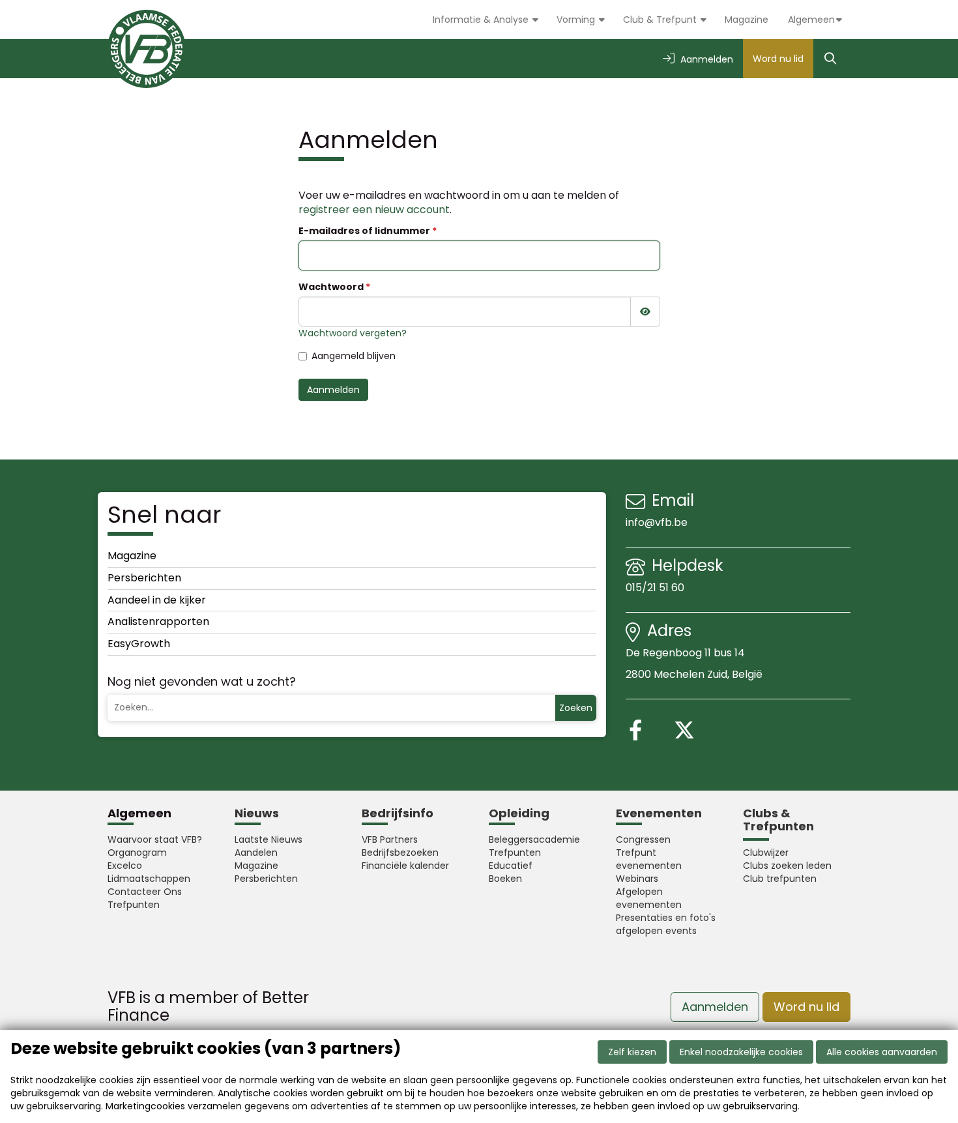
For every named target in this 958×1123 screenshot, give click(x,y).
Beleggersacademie (534, 839)
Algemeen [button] (811, 19)
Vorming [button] (577, 19)
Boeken (505, 878)
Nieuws (257, 813)
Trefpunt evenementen (649, 859)
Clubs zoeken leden (787, 865)
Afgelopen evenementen (649, 898)
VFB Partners (390, 839)
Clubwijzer (766, 852)
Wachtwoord (331, 286)
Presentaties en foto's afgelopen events (666, 924)
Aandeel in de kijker (157, 599)
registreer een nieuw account (374, 209)
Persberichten (144, 577)
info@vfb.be (657, 522)
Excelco (125, 865)
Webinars (637, 878)
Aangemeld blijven (354, 355)
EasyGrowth (139, 643)
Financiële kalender (405, 865)
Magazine (746, 19)
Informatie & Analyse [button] (482, 19)
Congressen (643, 839)
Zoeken (575, 707)
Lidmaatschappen (149, 878)
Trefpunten (134, 904)
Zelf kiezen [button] (632, 1051)
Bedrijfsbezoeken (400, 852)
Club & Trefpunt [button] (661, 19)
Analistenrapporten (158, 621)
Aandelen (256, 852)
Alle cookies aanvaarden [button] (881, 1051)
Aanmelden (333, 389)
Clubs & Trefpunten (778, 819)
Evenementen (659, 813)
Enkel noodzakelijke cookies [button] (741, 1051)
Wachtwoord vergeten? (352, 333)
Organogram (137, 852)
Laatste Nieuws (268, 839)
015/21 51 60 (656, 587)
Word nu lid (778, 58)
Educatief (510, 865)
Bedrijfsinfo (397, 813)
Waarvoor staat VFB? (155, 839)
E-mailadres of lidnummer (364, 230)
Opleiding (519, 813)
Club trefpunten (780, 878)
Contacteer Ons (145, 891)
